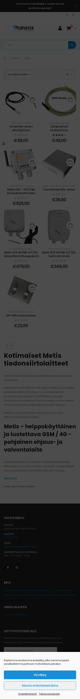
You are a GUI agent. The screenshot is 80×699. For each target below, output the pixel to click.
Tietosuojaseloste (49, 694)
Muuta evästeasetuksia (40, 686)
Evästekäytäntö (27, 694)
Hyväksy (40, 675)
